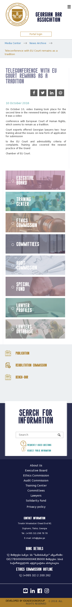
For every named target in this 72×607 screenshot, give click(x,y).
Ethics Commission (27, 222)
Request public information (38, 451)
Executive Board (25, 180)
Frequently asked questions (38, 445)
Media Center (13, 43)
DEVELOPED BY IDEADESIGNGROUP (25, 600)
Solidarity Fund (36, 500)
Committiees (28, 244)
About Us (36, 465)
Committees (36, 490)
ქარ (63, 6)
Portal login (36, 34)
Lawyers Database (25, 329)
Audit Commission (27, 265)
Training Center (24, 201)
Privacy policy (36, 507)
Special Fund (23, 286)
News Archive (38, 43)
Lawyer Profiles (24, 307)
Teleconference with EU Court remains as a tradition (31, 52)
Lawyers (36, 495)
